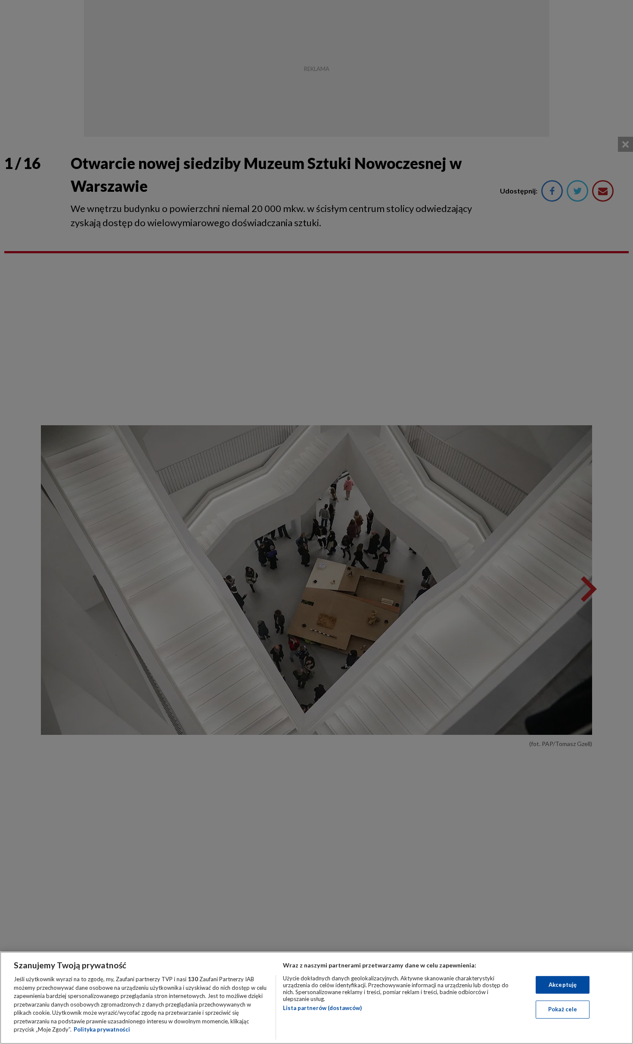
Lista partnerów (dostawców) (322, 1007)
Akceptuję (563, 984)
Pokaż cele (562, 1009)
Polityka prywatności (102, 1029)
